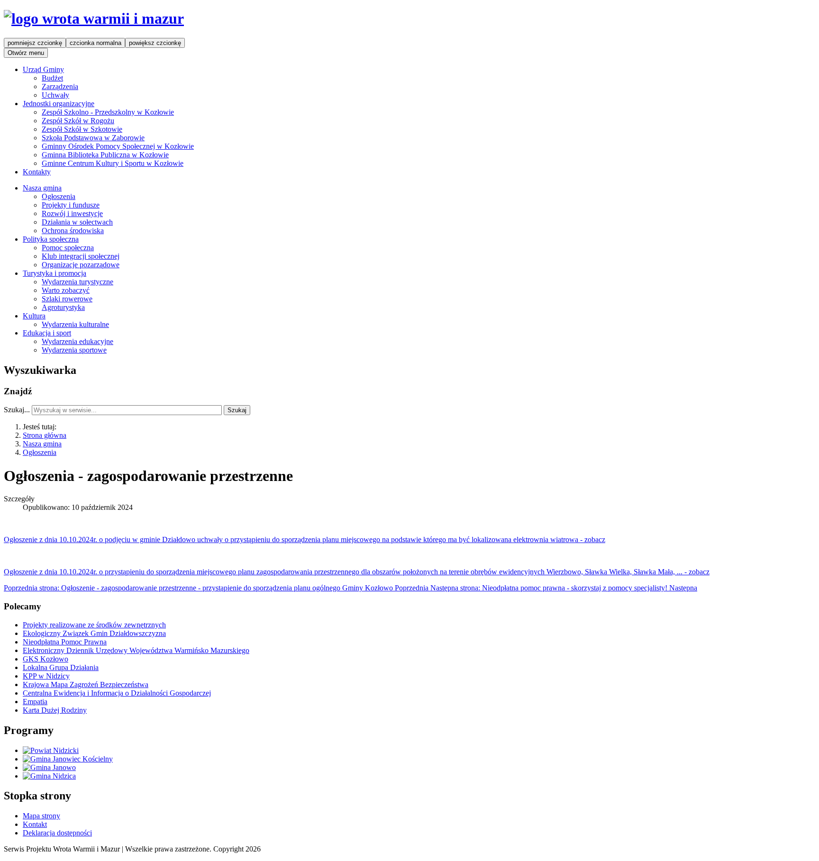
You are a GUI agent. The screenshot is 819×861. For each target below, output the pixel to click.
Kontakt (35, 824)
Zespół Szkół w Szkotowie (82, 129)
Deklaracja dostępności (57, 833)
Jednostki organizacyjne (58, 104)
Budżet (52, 78)
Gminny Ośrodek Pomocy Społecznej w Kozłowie (118, 146)
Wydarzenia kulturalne (75, 324)
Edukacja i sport (47, 333)
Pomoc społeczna (68, 248)
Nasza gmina (42, 188)
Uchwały (55, 95)
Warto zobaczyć (66, 290)
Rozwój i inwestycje (72, 213)
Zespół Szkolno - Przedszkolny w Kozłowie (108, 112)
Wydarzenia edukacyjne (77, 341)
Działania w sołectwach (77, 222)
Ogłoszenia (58, 196)
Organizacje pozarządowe (80, 265)
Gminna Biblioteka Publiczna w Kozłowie (105, 155)
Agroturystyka (63, 307)
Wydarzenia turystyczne (77, 282)
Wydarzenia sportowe (74, 350)
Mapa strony (41, 816)
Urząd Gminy (43, 69)
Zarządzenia (60, 86)
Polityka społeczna (51, 239)
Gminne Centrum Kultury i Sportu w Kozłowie (112, 163)
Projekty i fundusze (71, 205)
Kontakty (37, 172)
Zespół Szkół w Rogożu (78, 121)
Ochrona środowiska (73, 231)
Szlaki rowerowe (67, 299)
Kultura (34, 316)
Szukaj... (17, 410)
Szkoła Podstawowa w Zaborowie (93, 138)
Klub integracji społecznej (80, 256)
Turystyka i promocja (54, 273)
